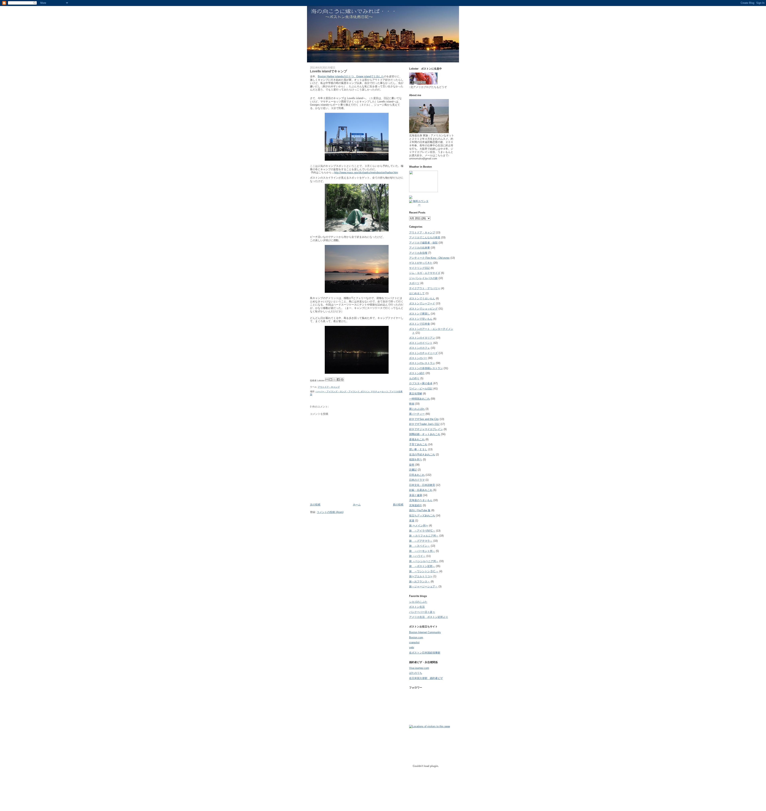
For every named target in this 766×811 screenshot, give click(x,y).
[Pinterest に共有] (342, 379)
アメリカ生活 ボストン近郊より (428, 616)
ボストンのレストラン (422, 363)
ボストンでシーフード (422, 303)
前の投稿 (398, 504)
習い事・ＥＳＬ (418, 449)
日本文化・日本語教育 (422, 485)
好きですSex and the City (424, 419)
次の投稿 (315, 504)
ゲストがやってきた (420, 262)
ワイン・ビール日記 (420, 388)
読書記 (413, 469)
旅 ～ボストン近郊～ (422, 566)
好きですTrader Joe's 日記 (424, 424)
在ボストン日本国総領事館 (424, 652)
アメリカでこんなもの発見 (424, 237)
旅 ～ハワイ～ (417, 555)
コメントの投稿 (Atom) (330, 512)
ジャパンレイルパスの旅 (423, 278)
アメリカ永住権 (418, 252)
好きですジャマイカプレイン (426, 429)
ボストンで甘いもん (420, 318)
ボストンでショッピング (423, 308)
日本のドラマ (417, 479)
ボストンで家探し (419, 313)
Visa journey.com (419, 667)
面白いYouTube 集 (419, 510)
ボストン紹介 (417, 373)
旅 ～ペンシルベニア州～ (423, 561)
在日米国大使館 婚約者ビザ (426, 678)
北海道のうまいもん (420, 500)
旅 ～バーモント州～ (422, 551)
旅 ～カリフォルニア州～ (423, 535)
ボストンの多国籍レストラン (426, 368)
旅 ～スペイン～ (419, 545)
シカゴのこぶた (418, 601)
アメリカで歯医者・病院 (423, 242)
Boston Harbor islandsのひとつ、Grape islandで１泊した (351, 76)
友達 (411, 520)
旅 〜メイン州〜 (418, 525)
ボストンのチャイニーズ (423, 353)
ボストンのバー (418, 358)
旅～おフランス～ (419, 581)
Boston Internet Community (425, 632)
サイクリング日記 (419, 267)
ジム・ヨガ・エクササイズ (424, 272)
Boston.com (416, 637)
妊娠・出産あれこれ (420, 490)
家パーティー (417, 413)
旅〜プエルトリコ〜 (420, 576)
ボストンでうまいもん (422, 298)
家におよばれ (417, 408)
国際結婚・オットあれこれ (424, 434)
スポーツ (414, 283)
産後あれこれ (417, 439)
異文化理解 (415, 393)
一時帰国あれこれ (419, 398)
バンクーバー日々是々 (422, 611)
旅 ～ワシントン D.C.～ (423, 571)
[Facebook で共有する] (338, 379)
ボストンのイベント (420, 342)
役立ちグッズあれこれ (422, 515)
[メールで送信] (327, 379)
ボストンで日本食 (419, 323)
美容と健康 (415, 495)
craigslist (414, 642)
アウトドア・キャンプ (329, 387)
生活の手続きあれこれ (422, 454)
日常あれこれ (417, 474)
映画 (411, 403)
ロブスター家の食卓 (420, 383)
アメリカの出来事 (419, 247)
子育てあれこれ (418, 444)
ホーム (357, 504)
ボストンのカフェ (419, 347)
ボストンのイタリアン (422, 337)
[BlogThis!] (331, 379)
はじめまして (417, 293)
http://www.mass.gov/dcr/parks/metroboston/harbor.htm (366, 172)
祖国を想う (415, 459)
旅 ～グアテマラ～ (420, 540)
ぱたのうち (415, 672)
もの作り (414, 378)
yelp (411, 647)
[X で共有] (335, 379)
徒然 (411, 464)
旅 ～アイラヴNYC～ (422, 530)
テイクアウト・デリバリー (424, 288)
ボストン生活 (417, 606)
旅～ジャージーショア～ (423, 586)
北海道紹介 (415, 505)
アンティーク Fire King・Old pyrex (429, 257)
